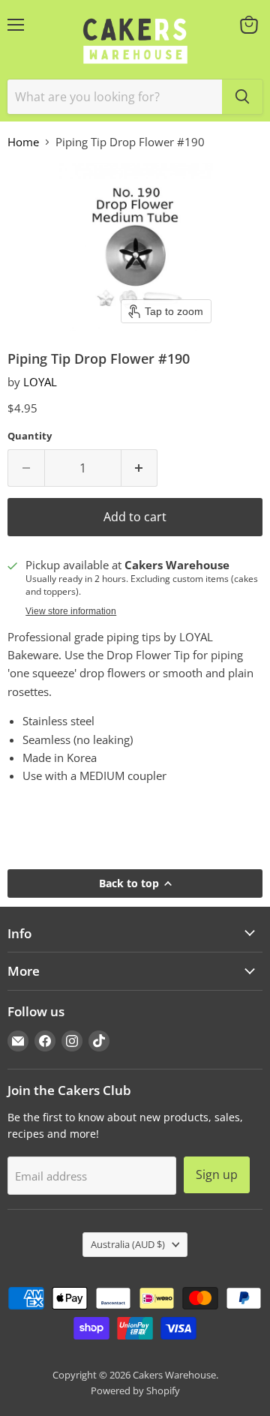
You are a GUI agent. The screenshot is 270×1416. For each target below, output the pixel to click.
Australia (128, 1244)
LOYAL (40, 381)
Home (23, 142)
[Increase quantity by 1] (140, 468)
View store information (71, 611)
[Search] (242, 97)
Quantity (30, 436)
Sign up (217, 1174)
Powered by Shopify (135, 1390)
